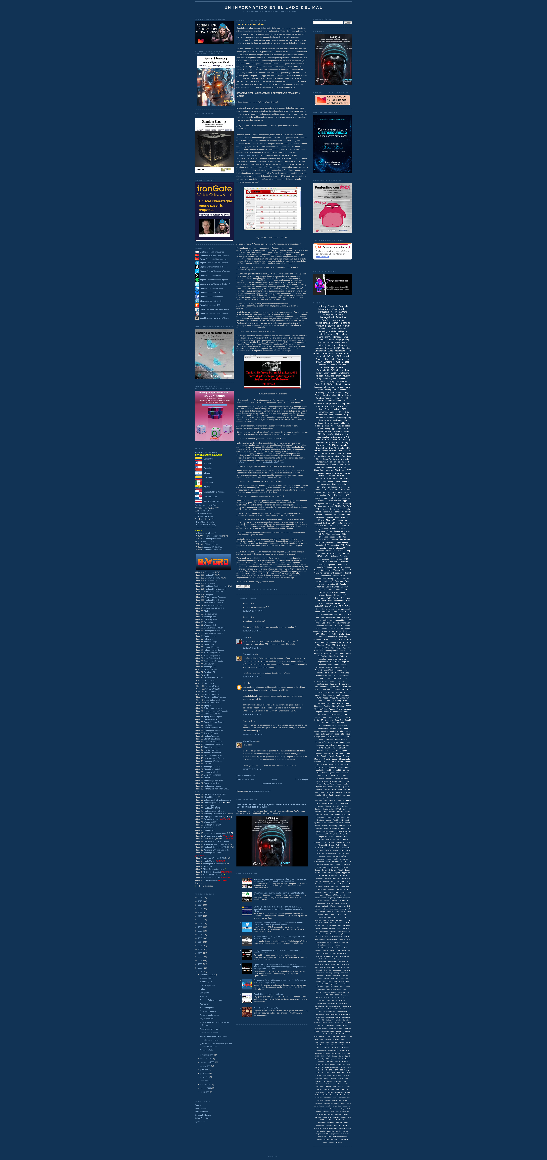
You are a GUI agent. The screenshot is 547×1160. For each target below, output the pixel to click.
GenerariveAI (330, 1011)
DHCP (319, 867)
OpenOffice (345, 587)
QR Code (346, 787)
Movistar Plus (324, 520)
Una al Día (207, 866)
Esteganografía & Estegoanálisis (217, 800)
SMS (319, 434)
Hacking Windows (211, 736)
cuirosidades (328, 1103)
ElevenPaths (334, 326)
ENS (344, 595)
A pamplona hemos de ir (210, 1029)
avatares (347, 709)
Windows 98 (339, 1092)
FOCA (337, 348)
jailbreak (320, 442)
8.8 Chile (206, 463)
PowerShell (320, 384)
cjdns (346, 959)
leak (349, 456)
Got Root (207, 764)
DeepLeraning (321, 1003)
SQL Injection (337, 370)
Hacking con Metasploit (213, 730)
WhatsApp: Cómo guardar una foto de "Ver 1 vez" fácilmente (279, 893)
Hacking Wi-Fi (210, 667)
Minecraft (320, 1048)
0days (342, 731)
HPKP (326, 923)
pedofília (346, 1125)
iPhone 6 (333, 906)
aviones (335, 850)
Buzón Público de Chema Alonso (213, 259)
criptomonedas (334, 401)
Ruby (348, 598)
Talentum (345, 481)
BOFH (334, 748)
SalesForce (345, 887)
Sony (347, 817)
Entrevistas (328, 353)
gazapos (338, 1114)
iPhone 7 (347, 967)
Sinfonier (334, 556)
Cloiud (333, 998)
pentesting (323, 312)
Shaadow (331, 889)
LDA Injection (346, 1034)
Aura (338, 362)
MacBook (327, 690)
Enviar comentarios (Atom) (259, 791)
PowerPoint (333, 884)
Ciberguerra (209, 594)
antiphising (331, 898)
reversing (335, 545)
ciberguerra (335, 462)
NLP (321, 937)
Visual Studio (329, 670)
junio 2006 (204, 1073)
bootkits (318, 795)
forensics (321, 565)
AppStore (341, 800)
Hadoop (336, 737)
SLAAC (327, 759)
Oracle (341, 448)
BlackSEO (340, 548)
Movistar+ (328, 515)
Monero (332, 812)
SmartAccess (327, 1075)
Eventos (332, 306)
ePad (343, 1103)
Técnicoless (342, 476)
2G (344, 770)
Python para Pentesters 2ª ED (216, 789)
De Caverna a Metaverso (214, 628)
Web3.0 (335, 820)
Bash (318, 803)
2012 (200, 949)
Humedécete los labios (209, 1040)
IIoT (349, 1022)
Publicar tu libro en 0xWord (206, 452)
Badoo (345, 989)
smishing (319, 1139)
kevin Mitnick (335, 684)
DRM (329, 917)
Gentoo (318, 873)
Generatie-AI (340, 920)
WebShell (345, 1089)
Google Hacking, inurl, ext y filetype (268, 994)
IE (319, 875)
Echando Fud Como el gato (211, 1000)
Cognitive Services (338, 381)
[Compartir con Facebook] (245, 586)
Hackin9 (320, 839)
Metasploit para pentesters (218, 833)
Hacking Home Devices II (215, 589)
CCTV (343, 861)
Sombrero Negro (210, 642)
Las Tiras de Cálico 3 (214, 603)
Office (330, 481)
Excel (330, 495)
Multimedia (320, 667)
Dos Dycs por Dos (207, 985)
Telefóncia (319, 1084)
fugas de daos (321, 1114)
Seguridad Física (325, 415)
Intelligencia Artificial (327, 1031)
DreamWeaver (332, 1003)
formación (321, 326)
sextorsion (346, 695)
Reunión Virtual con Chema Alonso (214, 256)
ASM (324, 715)
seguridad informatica (340, 1136)
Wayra (336, 459)
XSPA (336, 742)
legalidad (320, 517)
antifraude (347, 792)
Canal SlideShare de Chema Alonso (214, 309)
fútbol (346, 728)
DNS (343, 423)
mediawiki (329, 1125)
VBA (334, 1086)
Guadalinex (346, 1017)
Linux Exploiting (210, 805)
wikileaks (345, 553)
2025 (200, 901)
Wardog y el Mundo (212, 822)
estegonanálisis (331, 853)
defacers (330, 903)
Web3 (333, 373)
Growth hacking (328, 809)
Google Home (335, 642)
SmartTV (327, 459)
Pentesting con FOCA (213, 803)
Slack (325, 892)
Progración (319, 1064)
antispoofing (345, 742)
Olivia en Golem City (214, 592)
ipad (327, 406)
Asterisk (320, 914)
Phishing (320, 392)
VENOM (340, 1086)
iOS (328, 356)
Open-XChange (327, 1059)
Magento (325, 781)
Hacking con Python (212, 786)
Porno (338, 756)
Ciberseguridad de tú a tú (214, 630)
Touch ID (333, 950)
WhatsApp (329, 362)
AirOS (335, 981)
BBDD (348, 800)
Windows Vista (329, 395)
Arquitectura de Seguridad (215, 597)
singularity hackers (322, 523)
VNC (349, 950)
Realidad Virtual (320, 681)
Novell (331, 756)
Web (332, 1089)
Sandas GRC (330, 817)
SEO (327, 545)
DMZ (345, 701)
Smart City (339, 720)
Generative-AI (342, 359)
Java (324, 481)
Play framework (320, 939)
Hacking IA (209, 575)
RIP (322, 1067)
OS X (342, 654)
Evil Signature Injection (333, 1006)
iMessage (320, 745)
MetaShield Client (336, 781)
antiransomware (331, 637)
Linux (345, 337)
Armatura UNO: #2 (212, 692)
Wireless (342, 451)
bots (337, 498)
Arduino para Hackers (213, 708)
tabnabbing (345, 1139)
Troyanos (330, 476)
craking (345, 1100)
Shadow (339, 889)
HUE (331, 923)
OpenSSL (336, 690)
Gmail (336, 423)
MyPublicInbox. (333, 1050)
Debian (344, 589)
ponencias (330, 1131)
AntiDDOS (334, 698)
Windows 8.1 (336, 648)
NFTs (334, 520)
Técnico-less (325, 484)
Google (325, 320)
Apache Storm (335, 984)
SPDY (331, 1070)
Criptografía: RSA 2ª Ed (214, 817)
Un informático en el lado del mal (274, 7)
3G (331, 581)
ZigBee (335, 1098)
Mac (328, 534)
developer (330, 467)
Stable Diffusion (341, 739)
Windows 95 (346, 848)
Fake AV (340, 870)
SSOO (345, 945)
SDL (329, 945)
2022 (200, 912)
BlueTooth (339, 470)
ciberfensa (327, 959)
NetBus (334, 1053)
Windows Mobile (321, 709)
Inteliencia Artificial (321, 1028)
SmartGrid (346, 1075)
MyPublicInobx (345, 934)
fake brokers (345, 964)
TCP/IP (348, 706)
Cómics (319, 359)
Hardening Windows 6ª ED (214, 858)
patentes (324, 731)
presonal (345, 1131)
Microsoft (323, 364)
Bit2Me (338, 506)
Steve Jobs (333, 656)
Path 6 (338, 845)
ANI (342, 978)
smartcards (334, 909)
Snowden (333, 1078)
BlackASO (335, 861)
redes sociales (322, 437)
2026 (200, 898)
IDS (338, 703)
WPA (338, 848)
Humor (346, 326)
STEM (317, 1072)
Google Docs (320, 1017)
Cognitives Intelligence (324, 753)
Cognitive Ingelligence (339, 751)
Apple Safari (334, 687)
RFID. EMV (341, 1064)
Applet (343, 828)
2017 (200, 931)
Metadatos (340, 350)
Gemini (320, 428)
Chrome (338, 473)
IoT (348, 423)
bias (330, 601)
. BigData (345, 975)
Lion (342, 717)
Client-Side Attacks (212, 739)
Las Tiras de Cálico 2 (214, 633)
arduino (330, 589)
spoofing (344, 445)
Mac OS (334, 1042)
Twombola (346, 1084)
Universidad (320, 350)
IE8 (334, 839)
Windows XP (322, 462)
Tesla (316, 792)
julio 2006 (204, 1070)
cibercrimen (329, 387)
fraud (316, 967)
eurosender (347, 1106)
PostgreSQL (346, 814)
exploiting (337, 420)
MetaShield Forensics (343, 842)
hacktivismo (345, 540)
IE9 (331, 654)
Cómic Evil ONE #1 (212, 714)
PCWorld (334, 464)
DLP (345, 715)
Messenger (325, 634)
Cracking (346, 439)
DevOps (322, 592)
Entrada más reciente (245, 779)
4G (319, 715)
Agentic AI (331, 565)
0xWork (319, 978)
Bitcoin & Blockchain (212, 753)
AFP (349, 909)
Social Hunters (210, 636)
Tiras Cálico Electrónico (215, 700)
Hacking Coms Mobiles (213, 853)
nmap (316, 731)
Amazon (329, 470)
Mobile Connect (340, 665)
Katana (331, 1034)
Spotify (330, 578)
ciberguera (321, 903)
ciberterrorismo (322, 684)
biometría (342, 484)
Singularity (318, 892)
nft (346, 520)
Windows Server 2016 (214, 550)
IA (336, 312)
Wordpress (322, 445)
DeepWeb (345, 662)
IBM (334, 551)
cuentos (318, 620)
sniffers (343, 592)
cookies (333, 728)
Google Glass (322, 837)
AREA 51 (206, 487)
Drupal (347, 753)
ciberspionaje (322, 728)
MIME (322, 1042)
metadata (336, 442)
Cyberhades (200, 1121)
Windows (321, 339)
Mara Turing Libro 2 (212, 656)
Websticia (343, 656)
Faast (346, 467)
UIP (317, 1086)
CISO (334, 612)
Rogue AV (337, 942)
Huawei (337, 1022)
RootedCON (319, 848)
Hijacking (330, 503)
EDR (338, 776)
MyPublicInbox (201, 1108)
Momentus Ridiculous (329, 615)
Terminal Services (333, 501)
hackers (343, 334)
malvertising (333, 825)
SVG (322, 1072)
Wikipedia (339, 792)
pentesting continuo (333, 745)
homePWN (330, 967)
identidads (330, 1122)
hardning (336, 1117)
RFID (345, 678)
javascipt (322, 856)
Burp (326, 914)
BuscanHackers (327, 803)
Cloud (318, 459)
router (329, 859)
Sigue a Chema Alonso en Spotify (214, 280)
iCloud (325, 795)
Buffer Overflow (327, 734)
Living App (318, 470)
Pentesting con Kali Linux (214, 811)
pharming (329, 973)
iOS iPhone (330, 1120)
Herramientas (344, 395)
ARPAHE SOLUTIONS (212, 501)
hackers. (346, 1114)
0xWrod (326, 978)
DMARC (328, 806)
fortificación (328, 434)
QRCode (342, 884)
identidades (321, 1122)
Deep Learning (324, 389)
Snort (326, 1078)
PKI (343, 690)
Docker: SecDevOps (212, 728)
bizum (320, 900)
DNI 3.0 (334, 1000)
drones (331, 609)
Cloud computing (343, 417)
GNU (325, 717)
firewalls (347, 823)
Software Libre (341, 434)
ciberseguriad (336, 1100)
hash (347, 853)
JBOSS (324, 875)
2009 (200, 960)
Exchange (332, 870)
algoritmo (322, 659)
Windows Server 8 (343, 1095)
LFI (347, 703)
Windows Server (323, 398)
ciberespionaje (324, 420)
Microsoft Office (332, 587)
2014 (200, 942)
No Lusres (341, 1053)
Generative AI (322, 412)
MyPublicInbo (344, 1048)
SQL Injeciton (336, 945)
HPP (345, 837)
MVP (330, 665)
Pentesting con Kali (214, 536)
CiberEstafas (209, 644)
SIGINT (324, 1070)
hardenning (327, 1117)
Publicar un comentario (245, 775)
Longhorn (333, 931)
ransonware (345, 973)
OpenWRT (320, 1061)
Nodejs (347, 812)
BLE (323, 623)
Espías (324, 870)
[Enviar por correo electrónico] (237, 586)
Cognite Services (329, 831)
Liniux (321, 1039)
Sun (322, 617)
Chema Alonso (249, 654)
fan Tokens (332, 487)
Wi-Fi (330, 742)
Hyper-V (337, 873)
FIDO (318, 1009)
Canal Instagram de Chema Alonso (214, 318)
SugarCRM (337, 1081)
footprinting (342, 523)
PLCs (316, 720)
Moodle (338, 784)
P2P (345, 565)
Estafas (345, 362)
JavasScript (346, 1031)
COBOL (338, 914)
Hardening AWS (210, 619)
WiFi (335, 389)
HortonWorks (339, 923)
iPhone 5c (339, 967)
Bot (332, 673)
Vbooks (339, 692)
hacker (336, 567)
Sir (343, 1072)
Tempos (328, 348)
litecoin (324, 825)
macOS (321, 542)
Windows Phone (335, 709)
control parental (331, 651)
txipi (244, 683)
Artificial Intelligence (338, 331)
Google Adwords (344, 1014)
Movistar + (337, 431)
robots (343, 498)
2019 (200, 923)
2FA (345, 401)
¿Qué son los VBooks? (206, 533)
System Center (340, 892)
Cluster (207, 778)
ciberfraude (344, 900)
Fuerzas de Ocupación (209, 1033)
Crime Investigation (212, 747)
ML (330, 570)
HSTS (329, 737)
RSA (342, 598)
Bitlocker (345, 773)
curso (343, 526)
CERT (332, 914)
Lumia (343, 1039)
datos (340, 520)
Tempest (318, 670)
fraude (339, 384)
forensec (326, 1111)
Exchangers (347, 1006)
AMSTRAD (326, 612)
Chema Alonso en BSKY (209, 293)
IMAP (347, 923)
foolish (325, 620)
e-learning (344, 903)
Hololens (317, 1022)
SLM (338, 681)
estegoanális (335, 964)
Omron (341, 1056)
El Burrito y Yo (206, 982)
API (342, 545)
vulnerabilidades (325, 595)
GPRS (346, 437)
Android (321, 342)
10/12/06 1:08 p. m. (252, 631)
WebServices (337, 895)
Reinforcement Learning (324, 942)
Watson (326, 1089)
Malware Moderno (211, 647)
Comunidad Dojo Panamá (213, 492)
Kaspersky (333, 875)
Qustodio (342, 939)
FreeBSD (321, 1011)
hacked (345, 462)
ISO (319, 1025)
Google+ (318, 809)
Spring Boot (209, 705)
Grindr (338, 1017)
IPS (323, 925)
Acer (329, 981)
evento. (317, 1109)
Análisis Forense (211, 733)
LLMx (328, 1036)
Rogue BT (345, 942)
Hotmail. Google (327, 1022)
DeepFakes (346, 403)
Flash (324, 920)
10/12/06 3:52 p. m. (252, 648)
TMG (344, 1081)
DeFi (349, 640)
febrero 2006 (205, 1088)
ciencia (317, 767)
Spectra (346, 348)
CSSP (337, 995)
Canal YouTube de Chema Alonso (214, 314)
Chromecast (322, 917)
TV (333, 692)
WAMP (347, 1086)
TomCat (325, 950)
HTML (319, 556)
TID (335, 515)
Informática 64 (332, 584)
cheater (326, 900)
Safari (327, 692)
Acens (326, 828)
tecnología (340, 631)
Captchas (339, 581)
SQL (332, 848)
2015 (200, 938)
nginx (329, 856)
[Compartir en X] (243, 586)
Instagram (345, 517)
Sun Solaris (334, 628)
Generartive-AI (342, 1011)
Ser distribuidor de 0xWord (206, 505)
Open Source (325, 409)
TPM (349, 1081)
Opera (348, 654)
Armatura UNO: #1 (212, 694)
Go (318, 756)
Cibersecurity (344, 803)
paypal (348, 767)
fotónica (341, 853)
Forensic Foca (343, 676)
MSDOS (318, 690)
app (338, 617)
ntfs (340, 1125)
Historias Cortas (210, 614)
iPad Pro (338, 1120)
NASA (328, 1053)
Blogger (337, 595)
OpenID (337, 1059)
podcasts (319, 423)
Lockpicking (324, 931)
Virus (327, 648)
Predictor (203, 996)
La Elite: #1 (210, 680)
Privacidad (341, 317)
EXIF (340, 917)
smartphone (319, 503)
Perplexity (319, 545)
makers (333, 528)
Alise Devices (340, 911)
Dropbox (318, 717)
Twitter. (338, 1084)
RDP (341, 626)
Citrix (339, 467)
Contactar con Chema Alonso (212, 252)
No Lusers (332, 345)
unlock (325, 1142)
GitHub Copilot (330, 678)
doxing (324, 609)
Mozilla (345, 784)
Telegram (320, 473)
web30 (338, 770)
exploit (336, 409)
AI (332, 312)
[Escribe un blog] (240, 586)
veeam (331, 1142)
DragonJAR (207, 459)
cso (323, 767)
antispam (346, 578)
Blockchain (343, 378)
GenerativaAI (320, 1014)
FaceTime (344, 806)
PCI (342, 881)
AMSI (316, 911)
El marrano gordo (207, 1008)
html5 (338, 695)
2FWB (321, 748)
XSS (333, 406)
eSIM (327, 964)
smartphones (344, 859)
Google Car (334, 834)
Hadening (338, 1020)
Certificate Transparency (324, 864)
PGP (329, 598)
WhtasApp (329, 1092)
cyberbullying (320, 695)
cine (348, 515)
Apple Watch (334, 828)
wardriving (330, 770)
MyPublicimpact (201, 1112)
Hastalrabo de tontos (324, 626)
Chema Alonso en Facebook (211, 297)
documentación (322, 540)
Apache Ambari (344, 981)
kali (339, 453)
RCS (348, 939)
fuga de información (342, 531)
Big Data (207, 611)
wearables (336, 975)
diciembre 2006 (207, 975)
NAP (316, 937)
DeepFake (339, 753)
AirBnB (328, 861)
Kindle (338, 1034)
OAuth (341, 634)
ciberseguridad (326, 317)
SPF (341, 606)
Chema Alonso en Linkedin (210, 301)
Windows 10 (342, 428)
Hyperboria (346, 873)
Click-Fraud (345, 734)
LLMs (330, 350)
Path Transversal (336, 937)
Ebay (345, 917)
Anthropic (332, 800)
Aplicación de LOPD (211, 878)
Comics (330, 339)
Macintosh (319, 878)
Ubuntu (324, 453)
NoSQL (338, 787)
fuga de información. (343, 1111)
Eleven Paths (341, 342)
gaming (329, 473)
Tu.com (336, 570)
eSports (317, 906)
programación (332, 403)
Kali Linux (338, 495)
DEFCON (341, 640)
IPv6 (341, 412)
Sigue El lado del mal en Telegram (213, 263)
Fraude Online (209, 861)
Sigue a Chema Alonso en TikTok (213, 267)
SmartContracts (329, 451)
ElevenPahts (346, 687)
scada (317, 612)
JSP (349, 809)
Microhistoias (334, 934)
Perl (331, 814)
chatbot (325, 509)
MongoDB (340, 812)
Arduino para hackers (213, 539)
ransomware (320, 531)
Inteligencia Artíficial (335, 1028)
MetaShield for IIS (322, 934)
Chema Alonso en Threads (210, 275)
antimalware (336, 437)
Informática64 (325, 576)
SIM (338, 645)
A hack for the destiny (213, 741)
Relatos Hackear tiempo (214, 650)
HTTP (348, 470)
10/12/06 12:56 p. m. (253, 611)
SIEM (318, 1070)
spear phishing (341, 620)
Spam (326, 373)
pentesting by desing (324, 798)
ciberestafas (321, 487)
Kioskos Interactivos (341, 778)
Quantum (320, 467)
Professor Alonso (205, 514)
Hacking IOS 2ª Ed (212, 808)
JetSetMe (324, 1034)
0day (326, 581)
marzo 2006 (205, 1084)
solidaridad (320, 975)
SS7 (337, 887)
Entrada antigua (301, 779)
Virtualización (320, 742)
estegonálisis (336, 1106)
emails (328, 1106)
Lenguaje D (335, 1036)
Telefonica (318, 762)
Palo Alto (318, 884)
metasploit (329, 376)
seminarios (318, 800)
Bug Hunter (209, 572)
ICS (337, 717)
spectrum (334, 1139)
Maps (325, 812)
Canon (345, 914)
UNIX (322, 792)
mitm (338, 376)
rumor (329, 1136)
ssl (349, 498)
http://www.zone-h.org (245, 155)
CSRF (348, 631)
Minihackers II (211, 581)
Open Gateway (339, 576)
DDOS (336, 662)
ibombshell (337, 712)
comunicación (345, 850)
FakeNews (327, 512)
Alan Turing (330, 911)
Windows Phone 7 (329, 1095)
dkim (318, 609)
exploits (327, 478)
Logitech (328, 1039)
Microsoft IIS (322, 845)
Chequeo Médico (207, 978)
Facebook (329, 359)
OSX (337, 881)
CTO (336, 803)
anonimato (322, 506)
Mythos (330, 787)
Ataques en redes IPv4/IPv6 (215, 844)
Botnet (329, 531)
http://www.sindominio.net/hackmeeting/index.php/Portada (260, 462)
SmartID (348, 720)
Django (317, 870)
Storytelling (208, 622)
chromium (334, 900)
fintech (348, 1109)
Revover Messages (331, 1067)
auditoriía (320, 1100)
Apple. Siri (328, 986)
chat (346, 556)
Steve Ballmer (327, 1081)
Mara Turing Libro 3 (212, 653)
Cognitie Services (343, 998)
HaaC (331, 717)
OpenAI (332, 448)
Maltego (331, 842)
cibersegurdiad (338, 959)
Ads (316, 687)
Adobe (325, 698)
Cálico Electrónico (205, 516)
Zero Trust (319, 850)
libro (345, 420)
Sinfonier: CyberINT (212, 769)
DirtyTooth (329, 603)
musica (317, 909)
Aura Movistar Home (334, 989)
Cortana (320, 806)
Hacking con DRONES (213, 744)
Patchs (326, 814)
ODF (334, 523)
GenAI (328, 337)
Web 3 (338, 1089)
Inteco (345, 1025)
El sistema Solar (206, 1050)
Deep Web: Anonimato (213, 775)
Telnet (327, 1084)
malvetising (320, 1125)
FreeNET (331, 920)
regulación (320, 770)
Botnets (321, 501)
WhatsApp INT (210, 625)
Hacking (321, 306)
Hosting (328, 839)
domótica (327, 712)
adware (342, 515)
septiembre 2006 (207, 1062)
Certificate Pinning (335, 715)
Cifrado (318, 395)
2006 (200, 972)
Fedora (347, 870)
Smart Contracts (322, 628)
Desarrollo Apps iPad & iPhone (216, 841)
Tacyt (337, 481)
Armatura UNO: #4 (212, 686)
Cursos (323, 328)
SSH (318, 601)
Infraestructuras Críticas (214, 758)
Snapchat (340, 817)
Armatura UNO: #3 (212, 689)
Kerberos (318, 812)
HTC (322, 1020)
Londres (336, 1039)
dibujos (332, 509)
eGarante (339, 823)
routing (336, 859)
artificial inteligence (343, 898)
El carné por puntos (208, 1011)
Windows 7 (319, 403)
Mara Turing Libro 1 (212, 658)
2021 (200, 916)
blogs (317, 426)
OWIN (328, 1056)
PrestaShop (320, 817)
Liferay (343, 1036)
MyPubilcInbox (321, 787)
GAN (317, 634)
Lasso (345, 839)
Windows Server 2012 (213, 836)
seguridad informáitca (340, 798)
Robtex (326, 887)
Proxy (325, 498)
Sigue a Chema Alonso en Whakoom (215, 271)
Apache (330, 417)
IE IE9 (343, 409)
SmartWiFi (320, 567)
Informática (330, 1025)
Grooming (320, 778)
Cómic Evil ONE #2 (213, 703)
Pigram (337, 814)
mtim (335, 1125)
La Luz (202, 989)
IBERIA (343, 1022)
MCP (345, 875)
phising (336, 973)
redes (342, 367)
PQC (333, 645)
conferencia (345, 464)
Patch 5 (337, 1061)
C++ (349, 992)
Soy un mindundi (207, 1019)
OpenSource (320, 578)
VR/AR (341, 551)
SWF (327, 1072)
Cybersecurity (336, 573)
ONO (348, 1053)
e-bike (337, 903)
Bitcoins (338, 415)
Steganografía (344, 759)
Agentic (318, 512)
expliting (341, 1109)
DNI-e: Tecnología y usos (213, 869)
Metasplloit (339, 1045)
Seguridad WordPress (213, 761)
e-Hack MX (207, 482)
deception (331, 823)
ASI (324, 981)
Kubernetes (208, 639)
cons (346, 431)
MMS (327, 1042)
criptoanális (318, 1103)
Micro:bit (326, 881)
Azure (330, 506)
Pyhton (344, 845)
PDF (331, 498)
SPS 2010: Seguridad (212, 872)
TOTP (329, 526)
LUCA (319, 362)
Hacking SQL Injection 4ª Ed (216, 847)
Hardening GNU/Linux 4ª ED (215, 814)
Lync (348, 1039)
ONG (328, 645)
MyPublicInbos (321, 1050)
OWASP (329, 667)
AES (325, 800)
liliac (330, 970)
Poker (325, 884)
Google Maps (319, 737)
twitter (319, 373)
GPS (324, 439)
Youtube (319, 406)
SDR (327, 848)
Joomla (343, 584)
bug (347, 370)
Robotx (342, 1067)
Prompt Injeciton (330, 1064)
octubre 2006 (206, 1059)
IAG (344, 809)
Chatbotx (326, 998)
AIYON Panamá (209, 497)
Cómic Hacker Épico (212, 783)
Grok (331, 837)
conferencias (337, 320)
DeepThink (345, 867)
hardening (322, 331)
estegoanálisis (322, 662)
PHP (328, 442)
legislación (336, 534)
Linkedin (320, 562)
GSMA (320, 678)
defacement (331, 767)
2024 (200, 905)
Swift (345, 948)
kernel (324, 631)
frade (332, 1111)
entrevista (342, 659)
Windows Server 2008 (341, 723)
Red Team (208, 725)
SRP (336, 1070)
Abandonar (204, 1004)
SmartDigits (337, 1075)
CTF (326, 776)
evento (342, 651)
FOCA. (324, 1009)
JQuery (338, 1031)
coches (339, 670)
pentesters (330, 542)
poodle (338, 1131)
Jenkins (316, 1034)
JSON (339, 839)
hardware (330, 392)
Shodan (336, 439)
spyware (345, 684)
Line (317, 931)
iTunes (345, 1120)
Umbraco (328, 1086)
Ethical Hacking (211, 544)
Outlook (337, 667)
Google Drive (344, 834)
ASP (318, 773)
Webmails (344, 562)
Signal (346, 889)
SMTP (321, 739)
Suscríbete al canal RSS (210, 305)
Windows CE (327, 953)
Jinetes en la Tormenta (213, 661)
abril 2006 (204, 1081)
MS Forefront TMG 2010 (213, 875)
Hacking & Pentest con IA (215, 586)
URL (321, 1086)
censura (332, 765)
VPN (339, 537)
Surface (339, 948)
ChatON (319, 998)
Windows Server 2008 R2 (324, 956)
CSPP (341, 612)
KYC (338, 928)
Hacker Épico (209, 830)
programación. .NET (322, 1134)
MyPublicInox (344, 1050)
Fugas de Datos (332, 517)
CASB (320, 995)
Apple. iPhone (338, 986)
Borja (245, 637)
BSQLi (326, 640)
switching (342, 825)
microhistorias (321, 464)
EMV (326, 834)
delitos (340, 767)
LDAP (324, 490)
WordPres (327, 1098)
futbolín (330, 1114)
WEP (319, 953)
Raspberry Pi (209, 672)
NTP (332, 881)
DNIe (329, 623)
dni (323, 853)
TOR (318, 509)
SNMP (334, 789)
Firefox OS (338, 1009)
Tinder (326, 762)
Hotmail (347, 573)
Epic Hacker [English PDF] (215, 794)
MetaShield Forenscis (332, 878)
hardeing (318, 1117)
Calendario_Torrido (323, 551)
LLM (336, 334)
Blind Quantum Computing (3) (266, 1008)
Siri (341, 556)
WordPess (319, 1098)
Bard (340, 565)
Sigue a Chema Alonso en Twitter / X (215, 284)
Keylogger (345, 928)
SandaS (347, 789)
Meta (336, 654)
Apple (330, 342)
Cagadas (318, 831)
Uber (321, 895)
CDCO (320, 776)
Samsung (329, 739)
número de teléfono (339, 856)
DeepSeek (323, 537)
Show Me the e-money (213, 678)
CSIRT (325, 995)
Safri (338, 1072)
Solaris (340, 1078)
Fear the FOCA (204, 511)
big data (319, 376)
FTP (334, 676)
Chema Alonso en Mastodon (211, 288)
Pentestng (347, 937)
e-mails (320, 581)
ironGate (339, 1122)
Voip (344, 537)
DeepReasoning (323, 703)
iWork (331, 795)
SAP (332, 887)
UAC (334, 484)
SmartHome (337, 492)
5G (348, 770)
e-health (347, 670)
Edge (326, 654)
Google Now (330, 1017)
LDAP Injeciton (319, 1036)
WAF (346, 692)
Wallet (340, 762)
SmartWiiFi (319, 1078)
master (346, 712)
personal (321, 356)
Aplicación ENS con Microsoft (216, 850)
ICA (343, 737)
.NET (318, 439)
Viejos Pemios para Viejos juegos (213, 1036)
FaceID (344, 776)
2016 (200, 935)
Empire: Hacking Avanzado (215, 697)
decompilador (332, 961)
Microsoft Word (328, 784)
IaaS (339, 925)
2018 (200, 927)
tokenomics (320, 417)
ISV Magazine (331, 925)
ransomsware (320, 859)
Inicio (274, 779)
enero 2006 (205, 1092)
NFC (344, 603)
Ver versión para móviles (272, 784)
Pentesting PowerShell (213, 780)
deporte (319, 712)
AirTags (322, 911)
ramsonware (345, 1134)
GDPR (338, 603)
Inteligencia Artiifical (328, 928)
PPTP (348, 737)
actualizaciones (320, 898)
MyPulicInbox (319, 1053)
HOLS (330, 873)
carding (324, 765)
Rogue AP (319, 789)
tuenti (337, 589)
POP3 (348, 881)
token (330, 490)
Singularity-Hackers (203, 1115)
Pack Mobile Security (205, 522)
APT (337, 490)
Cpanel (337, 864)
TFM (349, 892)
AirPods (324, 773)
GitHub (324, 570)
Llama (338, 503)
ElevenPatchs (319, 1006)
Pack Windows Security (206, 525)
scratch (346, 745)
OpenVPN (318, 814)
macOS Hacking (211, 750)
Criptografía (343, 373)
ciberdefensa (343, 765)
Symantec (318, 950)
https (335, 478)
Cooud (321, 1000)
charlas (332, 328)
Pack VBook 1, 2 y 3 (205, 541)
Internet (322, 345)
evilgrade (325, 906)
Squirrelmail (331, 948)
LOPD (321, 534)
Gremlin (324, 756)
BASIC (327, 748)
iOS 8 (322, 1120)
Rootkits (327, 706)
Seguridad (319, 648)
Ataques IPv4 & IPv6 (213, 547)
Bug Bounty (209, 664)
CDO (344, 534)
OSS (322, 1056)
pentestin (346, 795)
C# (348, 828)
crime (318, 853)
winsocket (339, 1142)
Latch (329, 334)
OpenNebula (346, 1059)
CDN (349, 861)
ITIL (323, 1025)
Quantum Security (212, 578)
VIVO (332, 792)
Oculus (334, 1056)
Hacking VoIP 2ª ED (212, 825)
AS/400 (319, 981)
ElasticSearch (343, 1003)
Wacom (319, 1089)
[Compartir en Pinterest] (248, 586)
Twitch (344, 950)
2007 (200, 968)
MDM (318, 781)
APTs (349, 825)
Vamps (328, 820)
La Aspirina (204, 993)
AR (347, 978)
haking (322, 967)
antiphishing (330, 617)
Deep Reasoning (321, 642)
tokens (340, 406)
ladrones (317, 825)
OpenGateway (331, 606)
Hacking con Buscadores (213, 864)
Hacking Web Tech (212, 767)
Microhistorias (210, 828)
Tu (339, 950)
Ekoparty (206, 473)
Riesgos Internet (211, 719)
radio (318, 481)
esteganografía (343, 509)
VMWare (328, 895)
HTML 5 (338, 809)
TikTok (347, 606)
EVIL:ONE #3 (211, 669)
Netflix (334, 634)
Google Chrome (324, 431)
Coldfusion (319, 834)
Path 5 (335, 598)
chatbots (345, 617)
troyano (338, 559)
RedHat (332, 681)
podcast (325, 426)
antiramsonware (344, 1098)
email (340, 728)
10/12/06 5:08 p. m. (252, 677)
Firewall (337, 512)
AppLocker (345, 984)
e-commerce (339, 601)
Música (346, 376)
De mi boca (342, 1000)
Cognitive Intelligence (326, 378)
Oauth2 (342, 615)
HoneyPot (329, 778)
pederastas (337, 970)
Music (348, 717)
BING (347, 412)
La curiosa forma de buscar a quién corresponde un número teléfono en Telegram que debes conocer (278, 924)
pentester (342, 528)
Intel (339, 678)
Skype (347, 626)
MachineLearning (344, 931)
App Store (323, 687)
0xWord (198, 1105)
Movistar (343, 389)
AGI (332, 978)
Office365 (319, 606)
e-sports (331, 695)
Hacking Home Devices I (215, 600)
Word (336, 956)
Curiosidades (339, 309)
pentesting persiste (345, 1128)
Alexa (331, 548)
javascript (345, 459)
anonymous (342, 726)
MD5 (317, 1042)
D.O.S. (333, 640)
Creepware (346, 864)
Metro (347, 1045)
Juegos (333, 412)
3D (331, 662)
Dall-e (335, 917)
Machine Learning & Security (216, 711)
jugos (346, 1122)
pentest (321, 334)
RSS (329, 553)
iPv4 (343, 456)
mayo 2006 (205, 1077)
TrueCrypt (320, 820)
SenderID (329, 720)
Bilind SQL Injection (329, 992)
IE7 (343, 703)
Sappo (334, 759)
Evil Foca (347, 506)
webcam (336, 553)
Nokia (326, 937)
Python (334, 367)
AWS (319, 698)
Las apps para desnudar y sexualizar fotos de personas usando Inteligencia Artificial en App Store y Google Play (280, 880)
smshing (343, 909)
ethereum (334, 540)
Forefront (322, 665)
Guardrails (338, 837)
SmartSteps (322, 948)
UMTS (333, 762)
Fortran (346, 1009)
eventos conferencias (329, 1109)
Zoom (324, 823)
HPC (317, 1020)
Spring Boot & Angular (213, 717)
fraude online (333, 456)
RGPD (317, 1067)
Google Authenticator (341, 623)
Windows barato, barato (209, 1015)
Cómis (328, 1000)
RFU (348, 1064)
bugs (347, 392)
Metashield (319, 587)
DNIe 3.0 (336, 806)
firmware (318, 1111)
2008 (200, 964)
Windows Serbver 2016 (340, 953)
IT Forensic (207, 478)
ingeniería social (343, 609)
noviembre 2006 (207, 1055)
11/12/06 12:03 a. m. (253, 734)
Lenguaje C (318, 842)
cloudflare (321, 456)
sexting (331, 631)
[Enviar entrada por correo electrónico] (278, 589)
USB (324, 601)
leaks (327, 673)
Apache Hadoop (334, 773)
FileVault (330, 1009)
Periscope (345, 1061)
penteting (325, 909)
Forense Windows (210, 880)
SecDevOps (322, 656)
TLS (317, 723)
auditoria (320, 959)
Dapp (325, 867)
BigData (330, 384)
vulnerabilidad (319, 861)
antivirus (321, 589)
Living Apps (330, 428)
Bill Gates (343, 748)
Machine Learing (344, 1042)
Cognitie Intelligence (344, 831)
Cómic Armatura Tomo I (214, 722)
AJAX (337, 978)
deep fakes (332, 659)
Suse (331, 892)
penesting (317, 1128)
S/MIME (327, 789)
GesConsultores (331, 1014)
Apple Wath (319, 986)
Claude (341, 487)
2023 (200, 909)
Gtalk (324, 873)
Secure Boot (321, 889)
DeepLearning (342, 542)
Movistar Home (343, 387)
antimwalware (344, 956)
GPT (333, 426)
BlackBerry (321, 751)
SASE (349, 1067)
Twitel (329, 567)
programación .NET (325, 559)
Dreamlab (207, 468)
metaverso (344, 478)
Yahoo (326, 573)
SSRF (340, 789)
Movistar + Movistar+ (331, 1048)
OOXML (326, 492)
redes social (322, 1136)
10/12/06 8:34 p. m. (252, 714)
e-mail (346, 356)
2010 (200, 957)
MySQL (345, 442)
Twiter (332, 1084)
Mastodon (318, 706)
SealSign (346, 667)
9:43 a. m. (274, 589)
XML (341, 820)
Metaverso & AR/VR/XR (214, 608)
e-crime (332, 453)
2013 (200, 946)
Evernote (318, 920)
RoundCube (322, 945)
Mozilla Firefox (332, 562)
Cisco (337, 734)
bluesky (327, 1100)
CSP (331, 995)
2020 (200, 920)
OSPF (317, 1056)
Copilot (332, 776)
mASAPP (338, 795)
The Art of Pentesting (213, 606)
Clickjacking (336, 701)
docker (319, 478)
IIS (329, 439)
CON (347, 406)
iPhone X (319, 970)
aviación (328, 850)
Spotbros (318, 1081)
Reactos (319, 887)
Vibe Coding (325, 723)
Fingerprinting (342, 339)
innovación (323, 381)
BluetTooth (342, 992)
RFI (322, 720)
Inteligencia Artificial (333, 314)
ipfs (325, 970)
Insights (338, 1025)
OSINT (207, 675)
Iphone (320, 337)
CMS (328, 701)
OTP (335, 626)
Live (325, 842)
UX (327, 792)
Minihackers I (210, 583)
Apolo (349, 911)
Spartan (347, 1078)
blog (346, 415)
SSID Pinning (344, 1070)
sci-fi (331, 620)
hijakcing (343, 1117)
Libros (335, 323)
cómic (332, 537)
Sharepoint (346, 681)
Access (319, 828)
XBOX (338, 578)
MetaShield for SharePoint (325, 1045)
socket (326, 1139)
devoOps (342, 961)
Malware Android (211, 772)
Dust (323, 553)
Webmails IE (320, 1092)
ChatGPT (336, 356)
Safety (333, 1072)
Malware (342, 328)
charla (336, 526)
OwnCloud (329, 1061)
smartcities (333, 731)
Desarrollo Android (211, 819)
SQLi (326, 556)
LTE (340, 875)
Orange (331, 845)
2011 (200, 953)
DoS (333, 703)
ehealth (320, 673)
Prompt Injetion (332, 939)
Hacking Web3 (210, 617)
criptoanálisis (332, 592)
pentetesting (321, 1131)
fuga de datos (343, 426)
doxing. (336, 1103)
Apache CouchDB (322, 984)
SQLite (345, 645)
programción (335, 1134)
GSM (346, 559)
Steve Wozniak (338, 706)
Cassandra (344, 995)
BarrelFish (318, 992)
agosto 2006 (205, 1066)
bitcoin (336, 398)
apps (345, 501)
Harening (346, 1020)
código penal (322, 961)
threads (328, 975)
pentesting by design (330, 1128)
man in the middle (344, 906)
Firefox (328, 423)
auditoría (325, 367)
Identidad (337, 337)
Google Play (321, 448)
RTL (348, 884)
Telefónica (345, 323)
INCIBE (317, 925)
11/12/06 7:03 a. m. (252, 769)
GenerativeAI (323, 370)
